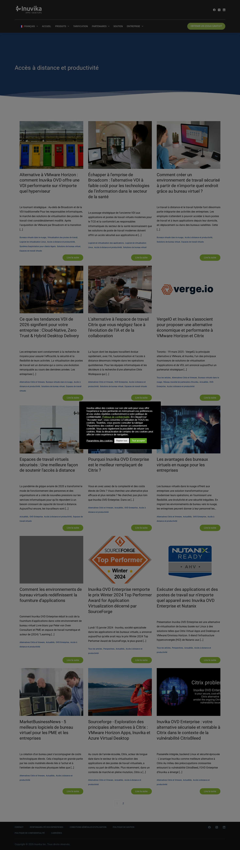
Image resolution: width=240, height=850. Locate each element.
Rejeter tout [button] (121, 440)
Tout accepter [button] (138, 440)
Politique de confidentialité (115, 417)
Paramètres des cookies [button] (100, 440)
